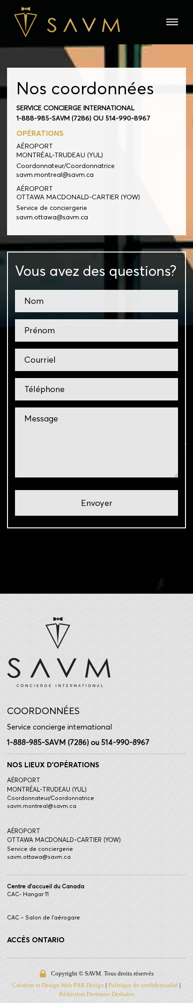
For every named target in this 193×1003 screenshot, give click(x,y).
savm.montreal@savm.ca (55, 175)
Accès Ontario (36, 939)
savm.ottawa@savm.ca (52, 217)
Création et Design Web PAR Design (77, 985)
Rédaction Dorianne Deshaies (120, 994)
